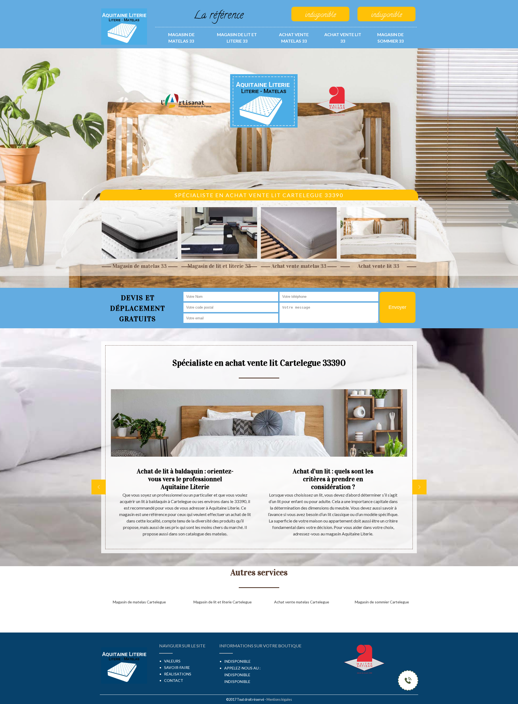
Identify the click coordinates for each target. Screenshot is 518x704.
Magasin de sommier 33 (390, 37)
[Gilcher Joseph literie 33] (124, 26)
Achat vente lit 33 (342, 37)
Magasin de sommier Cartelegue (382, 602)
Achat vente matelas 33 (294, 37)
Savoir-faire (177, 667)
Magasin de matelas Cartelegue (139, 602)
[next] (419, 487)
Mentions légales (279, 699)
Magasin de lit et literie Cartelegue (222, 602)
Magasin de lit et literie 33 (237, 37)
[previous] (98, 487)
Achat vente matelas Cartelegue (301, 602)
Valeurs (172, 661)
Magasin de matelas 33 (181, 37)
